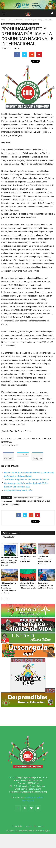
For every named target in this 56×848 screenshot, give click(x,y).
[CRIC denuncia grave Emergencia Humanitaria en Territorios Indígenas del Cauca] (9, 575)
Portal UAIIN (17, 826)
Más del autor (9, 537)
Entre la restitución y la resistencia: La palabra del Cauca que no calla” (28, 585)
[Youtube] (38, 808)
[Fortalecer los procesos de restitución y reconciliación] (28, 548)
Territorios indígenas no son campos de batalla (26, 479)
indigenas (15, 504)
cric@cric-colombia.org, (31, 789)
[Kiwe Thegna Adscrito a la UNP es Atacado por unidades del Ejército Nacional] (9, 549)
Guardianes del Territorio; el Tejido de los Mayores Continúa (45, 585)
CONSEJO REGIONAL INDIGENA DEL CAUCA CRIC (33, 501)
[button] (52, 13)
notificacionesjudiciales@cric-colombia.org (28, 791)
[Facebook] (18, 808)
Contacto (28, 826)
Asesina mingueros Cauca (24, 498)
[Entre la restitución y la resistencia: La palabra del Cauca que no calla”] (28, 575)
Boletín (39, 498)
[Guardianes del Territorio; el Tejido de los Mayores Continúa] (46, 575)
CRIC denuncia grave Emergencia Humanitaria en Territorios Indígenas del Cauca (8, 588)
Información (38, 826)
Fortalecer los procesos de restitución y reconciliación (28, 559)
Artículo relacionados (12, 533)
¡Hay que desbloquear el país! (18, 490)
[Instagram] (24, 808)
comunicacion (8, 501)
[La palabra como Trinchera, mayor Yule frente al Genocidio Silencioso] (46, 548)
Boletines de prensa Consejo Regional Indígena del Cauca (20, 24)
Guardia (6, 504)
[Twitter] (31, 808)
